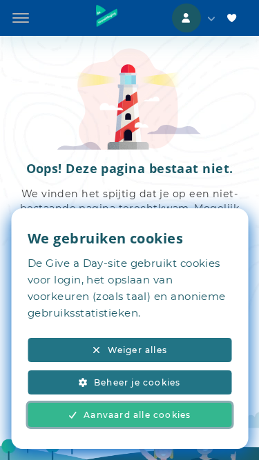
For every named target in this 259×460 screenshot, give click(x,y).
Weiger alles (137, 350)
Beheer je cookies (137, 382)
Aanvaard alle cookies (137, 415)
